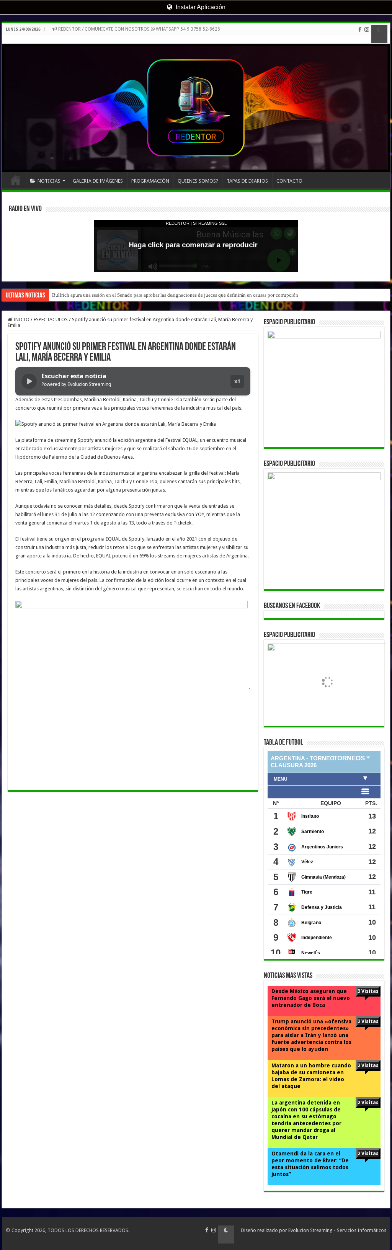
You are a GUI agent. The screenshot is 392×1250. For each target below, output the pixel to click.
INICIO (16, 180)
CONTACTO (289, 181)
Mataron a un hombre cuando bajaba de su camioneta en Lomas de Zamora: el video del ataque (311, 1075)
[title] (379, 34)
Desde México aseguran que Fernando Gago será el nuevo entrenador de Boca (310, 998)
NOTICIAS (49, 181)
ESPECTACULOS (51, 319)
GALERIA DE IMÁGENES (98, 181)
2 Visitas (368, 1021)
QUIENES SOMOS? (198, 181)
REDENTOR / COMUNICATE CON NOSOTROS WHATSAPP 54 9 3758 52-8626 (138, 29)
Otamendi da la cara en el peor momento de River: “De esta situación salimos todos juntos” (310, 1163)
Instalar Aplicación (199, 7)
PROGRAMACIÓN (150, 181)
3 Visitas (368, 991)
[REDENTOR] (196, 103)
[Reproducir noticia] (29, 381)
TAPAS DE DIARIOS (247, 181)
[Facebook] (360, 34)
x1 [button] (237, 381)
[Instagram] (367, 34)
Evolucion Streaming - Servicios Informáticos (337, 1230)
